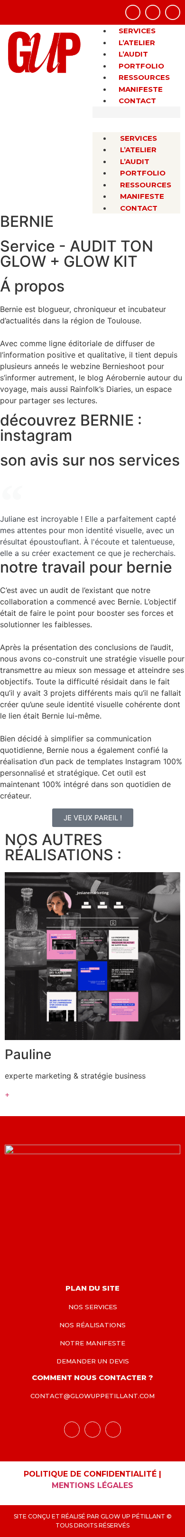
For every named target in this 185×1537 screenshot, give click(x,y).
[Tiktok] (152, 12)
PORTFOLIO (141, 65)
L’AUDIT (133, 53)
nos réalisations (92, 1325)
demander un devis (92, 1361)
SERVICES (137, 30)
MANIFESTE (141, 89)
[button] (136, 112)
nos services (92, 1307)
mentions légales (92, 1485)
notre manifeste (92, 1343)
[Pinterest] (172, 12)
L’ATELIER (137, 42)
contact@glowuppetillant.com (92, 1396)
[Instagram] (132, 12)
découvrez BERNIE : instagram (71, 428)
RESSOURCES (144, 77)
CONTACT (137, 100)
